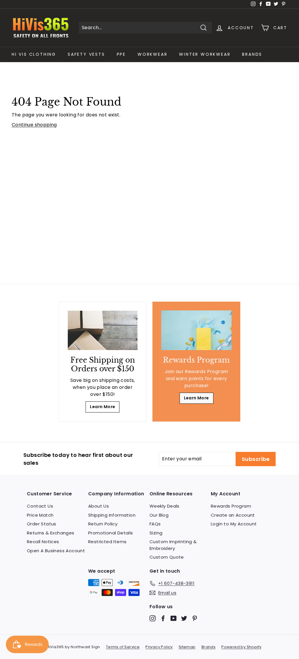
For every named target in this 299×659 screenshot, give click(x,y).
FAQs (155, 524)
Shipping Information (111, 515)
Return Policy (102, 524)
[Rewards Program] (196, 330)
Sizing (156, 533)
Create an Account (233, 515)
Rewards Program (231, 506)
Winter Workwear (204, 54)
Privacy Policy (159, 647)
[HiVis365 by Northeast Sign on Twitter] (184, 618)
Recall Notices (43, 542)
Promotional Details (110, 533)
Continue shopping (34, 124)
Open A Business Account (56, 551)
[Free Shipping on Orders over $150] (103, 330)
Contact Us (40, 506)
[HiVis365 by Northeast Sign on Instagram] (153, 618)
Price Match (40, 515)
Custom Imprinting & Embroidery (173, 545)
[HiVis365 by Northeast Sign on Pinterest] (195, 618)
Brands (252, 54)
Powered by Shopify (241, 647)
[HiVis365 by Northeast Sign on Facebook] (163, 618)
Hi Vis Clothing (34, 54)
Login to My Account (234, 524)
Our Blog (159, 515)
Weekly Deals (165, 506)
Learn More (102, 407)
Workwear (152, 54)
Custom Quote (167, 557)
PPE (121, 54)
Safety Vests (86, 54)
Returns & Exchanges (50, 533)
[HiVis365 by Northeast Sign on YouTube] (174, 618)
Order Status (41, 524)
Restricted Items (107, 542)
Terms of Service (123, 647)
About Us (98, 506)
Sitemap (187, 647)
